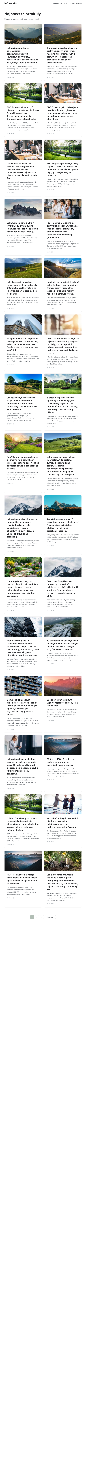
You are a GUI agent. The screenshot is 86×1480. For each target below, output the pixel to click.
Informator (11, 3)
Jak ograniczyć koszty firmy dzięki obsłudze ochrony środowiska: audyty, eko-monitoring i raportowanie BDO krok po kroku (22, 403)
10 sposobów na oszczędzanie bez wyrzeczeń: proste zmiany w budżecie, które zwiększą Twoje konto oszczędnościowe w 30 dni (22, 344)
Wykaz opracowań (60, 3)
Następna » (50, 917)
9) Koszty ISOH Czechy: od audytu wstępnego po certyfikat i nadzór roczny (60, 762)
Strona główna (76, 3)
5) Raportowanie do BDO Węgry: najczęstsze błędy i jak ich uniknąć (62, 703)
